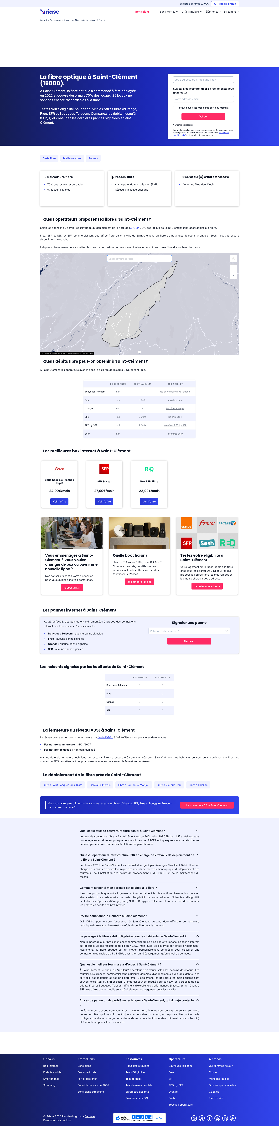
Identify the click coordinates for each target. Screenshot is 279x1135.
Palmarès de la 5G (137, 1098)
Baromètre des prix (137, 1091)
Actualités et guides (137, 1065)
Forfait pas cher (87, 1078)
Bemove (90, 1116)
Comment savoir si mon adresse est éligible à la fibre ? (118, 887)
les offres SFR (175, 416)
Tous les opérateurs (181, 1104)
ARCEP (134, 227)
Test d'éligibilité (135, 1072)
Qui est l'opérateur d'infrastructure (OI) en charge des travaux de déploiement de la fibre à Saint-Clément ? (137, 857)
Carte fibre (49, 158)
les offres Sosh (175, 433)
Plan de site (216, 1098)
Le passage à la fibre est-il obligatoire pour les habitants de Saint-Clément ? (133, 936)
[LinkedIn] (225, 1118)
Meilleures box (72, 158)
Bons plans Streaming (91, 1091)
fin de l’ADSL (105, 737)
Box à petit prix (87, 1072)
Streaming (49, 1085)
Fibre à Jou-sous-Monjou (133, 785)
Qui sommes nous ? (221, 1065)
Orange (173, 1091)
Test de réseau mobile (139, 1085)
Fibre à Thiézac (198, 785)
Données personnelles (222, 1085)
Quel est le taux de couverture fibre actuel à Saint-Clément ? (122, 830)
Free (171, 1072)
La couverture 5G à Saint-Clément (207, 805)
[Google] (194, 1118)
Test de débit (133, 1078)
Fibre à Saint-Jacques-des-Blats (62, 785)
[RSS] (233, 1118)
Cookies (214, 1091)
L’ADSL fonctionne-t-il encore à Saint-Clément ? (113, 916)
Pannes (93, 158)
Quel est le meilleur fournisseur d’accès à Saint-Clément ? (121, 964)
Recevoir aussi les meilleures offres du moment (203, 107)
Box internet (50, 1065)
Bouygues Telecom (180, 1065)
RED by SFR (176, 1085)
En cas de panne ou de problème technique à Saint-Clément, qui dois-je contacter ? (137, 1003)
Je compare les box (139, 581)
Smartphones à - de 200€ (93, 1085)
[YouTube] (217, 1118)
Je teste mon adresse (207, 586)
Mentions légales (219, 1078)
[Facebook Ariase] (209, 1118)
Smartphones (51, 1078)
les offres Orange (175, 408)
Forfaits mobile (52, 1072)
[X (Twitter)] (202, 1118)
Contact (213, 1072)
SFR (171, 1078)
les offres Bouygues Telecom (175, 391)
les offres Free (175, 400)
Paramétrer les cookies (57, 1120)
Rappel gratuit (71, 587)
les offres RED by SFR (175, 425)
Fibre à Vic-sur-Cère (169, 785)
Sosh (172, 1098)
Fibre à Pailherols (100, 785)
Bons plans (84, 1065)
